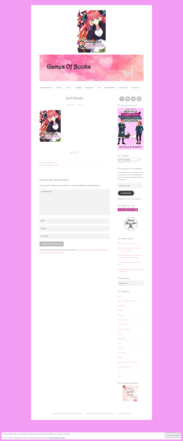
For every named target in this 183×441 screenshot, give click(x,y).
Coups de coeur (123, 320)
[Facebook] (121, 98)
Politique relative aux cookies (57, 438)
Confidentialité (124, 413)
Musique (89, 88)
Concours (123, 88)
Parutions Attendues (125, 367)
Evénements (122, 338)
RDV (68, 88)
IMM (119, 343)
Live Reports (122, 353)
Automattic (108, 413)
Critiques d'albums (124, 329)
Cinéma (79, 88)
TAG (119, 371)
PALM (119, 357)
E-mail (44, 228)
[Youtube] (139, 98)
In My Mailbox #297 (49, 164)
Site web (44, 236)
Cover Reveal (122, 324)
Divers (120, 334)
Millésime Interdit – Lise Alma (127, 243)
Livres (58, 88)
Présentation (46, 88)
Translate (133, 162)
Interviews (121, 348)
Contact (135, 88)
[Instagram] (127, 98)
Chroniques (121, 305)
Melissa (80, 105)
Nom (43, 221)
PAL (99, 88)
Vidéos (120, 376)
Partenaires (109, 88)
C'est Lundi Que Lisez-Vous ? (127, 301)
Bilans (119, 296)
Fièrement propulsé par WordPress (67, 413)
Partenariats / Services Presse (128, 362)
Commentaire (46, 193)
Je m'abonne (126, 193)
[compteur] (128, 211)
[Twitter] (133, 98)
